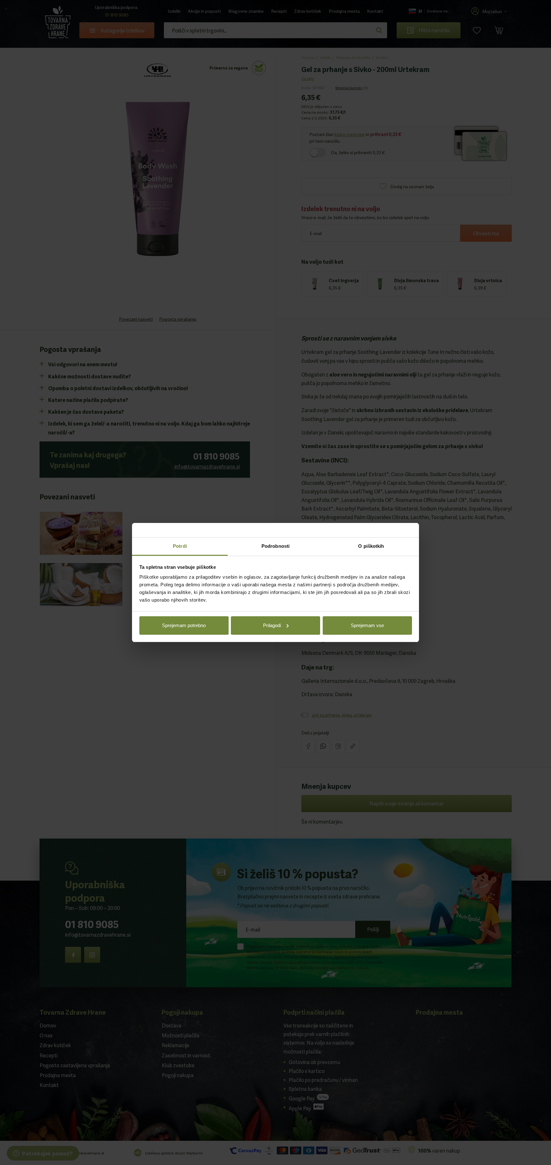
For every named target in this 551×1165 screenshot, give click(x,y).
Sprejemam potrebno (184, 625)
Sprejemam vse (367, 625)
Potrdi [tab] (180, 546)
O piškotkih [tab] (371, 546)
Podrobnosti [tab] (275, 546)
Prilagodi (272, 625)
